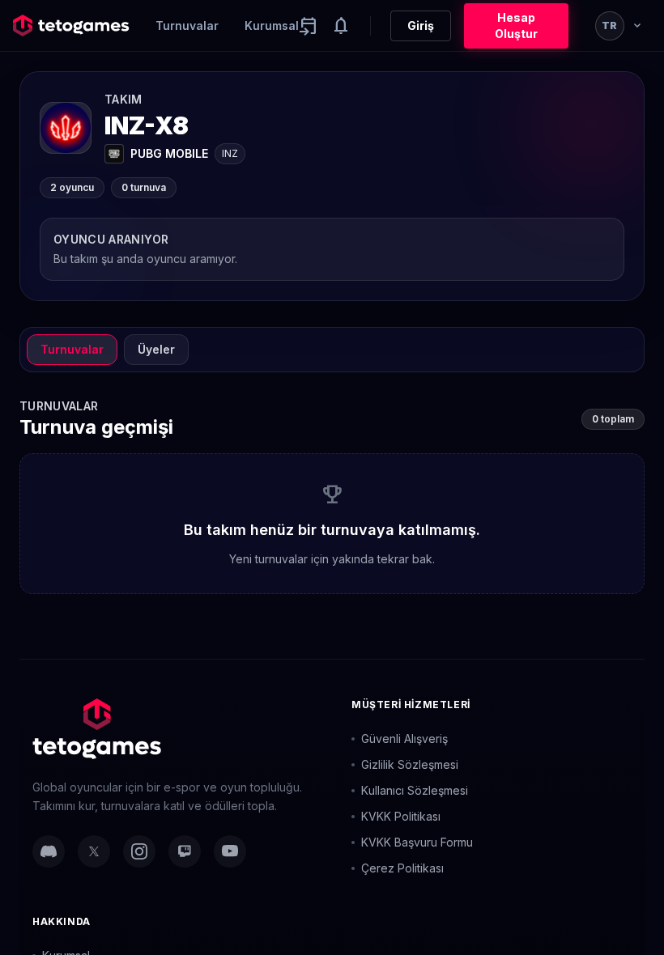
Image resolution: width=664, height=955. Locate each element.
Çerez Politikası (402, 868)
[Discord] (48, 851)
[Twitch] (184, 851)
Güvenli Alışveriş (404, 738)
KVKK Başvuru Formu (417, 842)
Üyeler (156, 349)
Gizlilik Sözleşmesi (409, 764)
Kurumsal (272, 25)
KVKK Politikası (401, 816)
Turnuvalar (187, 25)
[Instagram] (139, 851)
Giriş (420, 25)
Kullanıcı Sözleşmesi (414, 790)
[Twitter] (94, 851)
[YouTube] (230, 851)
